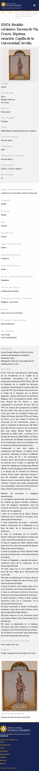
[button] (34, 5)
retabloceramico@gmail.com (9, 740)
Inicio (3, 12)
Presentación (5, 745)
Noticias (3, 760)
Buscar (2, 764)
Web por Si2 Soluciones (8, 768)
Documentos (5, 754)
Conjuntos (4, 751)
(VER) (16, 364)
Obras (10, 12)
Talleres (3, 757)
